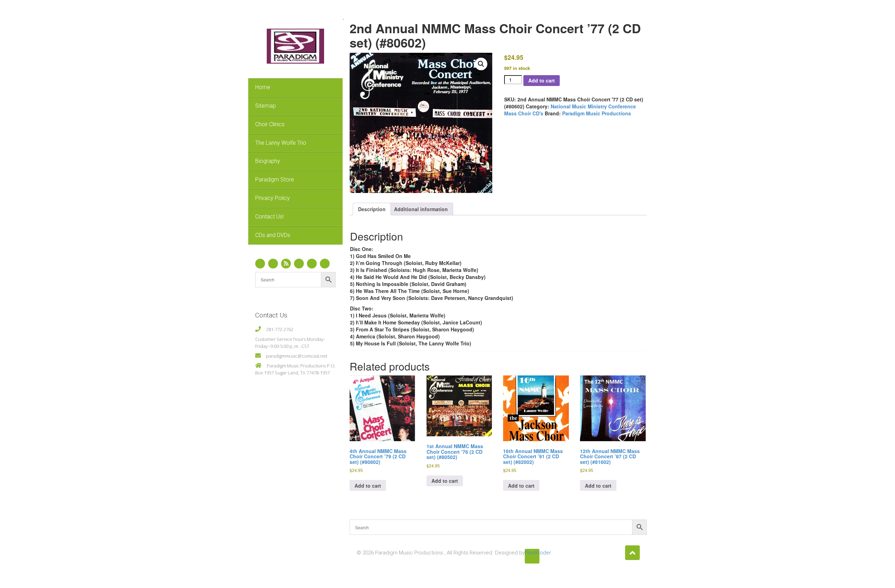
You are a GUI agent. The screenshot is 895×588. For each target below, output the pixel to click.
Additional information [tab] (421, 209)
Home (262, 87)
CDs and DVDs (272, 235)
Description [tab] (372, 209)
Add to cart (541, 80)
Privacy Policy (272, 198)
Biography (267, 161)
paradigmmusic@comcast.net (296, 356)
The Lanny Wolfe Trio (280, 142)
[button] (481, 64)
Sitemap (265, 105)
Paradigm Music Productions (596, 113)
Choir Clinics (270, 124)
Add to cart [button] (368, 485)
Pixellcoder (532, 553)
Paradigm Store (274, 179)
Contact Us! (269, 216)
